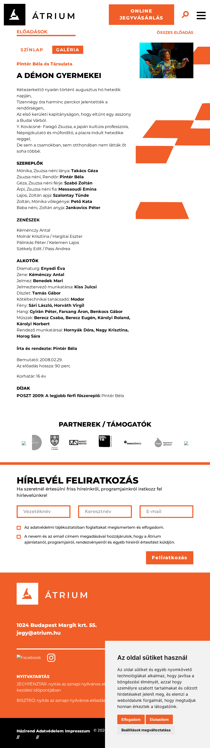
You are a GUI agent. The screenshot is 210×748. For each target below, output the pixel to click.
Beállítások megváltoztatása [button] (146, 730)
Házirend (26, 731)
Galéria (67, 49)
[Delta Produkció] (105, 442)
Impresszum (77, 731)
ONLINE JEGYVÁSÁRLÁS (142, 14)
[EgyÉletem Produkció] (34, 442)
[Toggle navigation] (201, 15)
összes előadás (175, 32)
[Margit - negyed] (77, 442)
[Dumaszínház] (132, 442)
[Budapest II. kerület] (55, 442)
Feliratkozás (169, 557)
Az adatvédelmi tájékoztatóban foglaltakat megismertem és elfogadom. (94, 527)
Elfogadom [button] (131, 719)
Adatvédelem (50, 731)
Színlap (31, 49)
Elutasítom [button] (159, 719)
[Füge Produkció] (163, 442)
